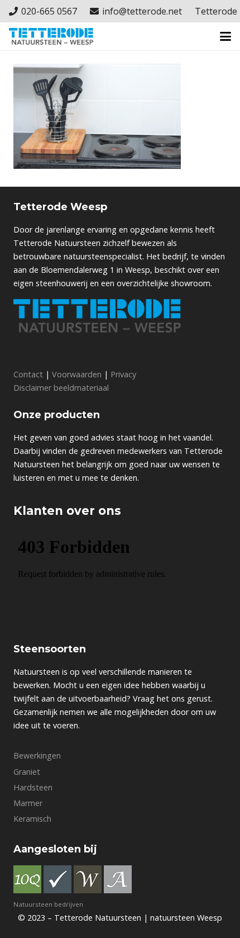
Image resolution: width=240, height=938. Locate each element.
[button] (225, 36)
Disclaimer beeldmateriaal (61, 387)
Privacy (123, 374)
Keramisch (32, 818)
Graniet (26, 771)
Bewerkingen (37, 755)
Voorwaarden (77, 374)
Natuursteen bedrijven (48, 904)
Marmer (27, 803)
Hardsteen (32, 787)
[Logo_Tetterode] (51, 36)
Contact (28, 374)
